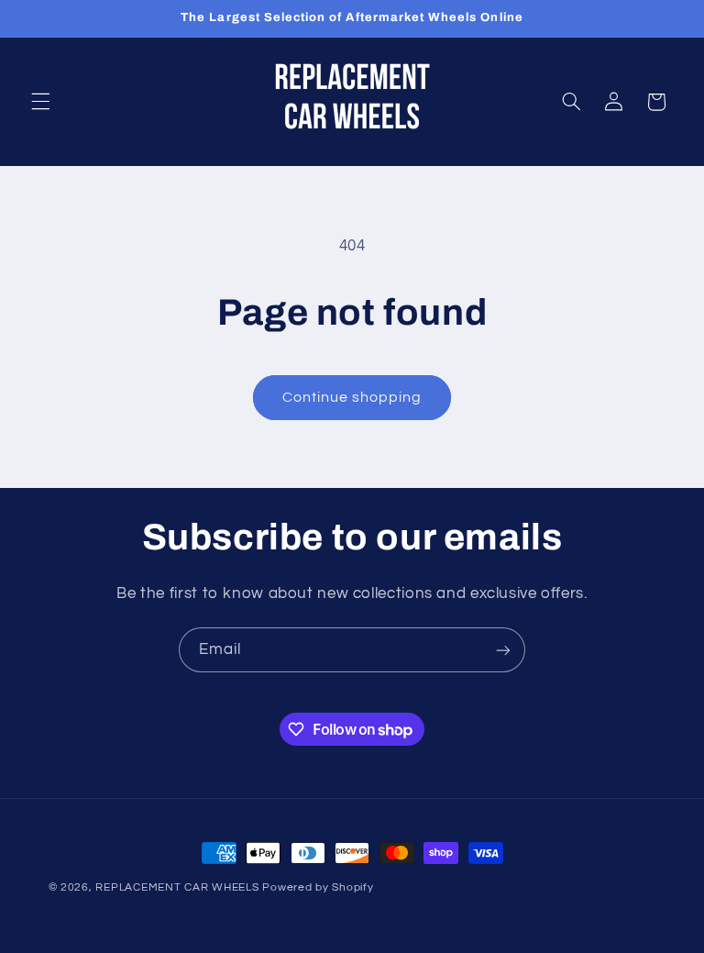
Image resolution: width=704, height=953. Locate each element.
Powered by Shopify (317, 887)
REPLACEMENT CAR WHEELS (176, 887)
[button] (40, 102)
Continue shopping (352, 397)
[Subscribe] (503, 649)
